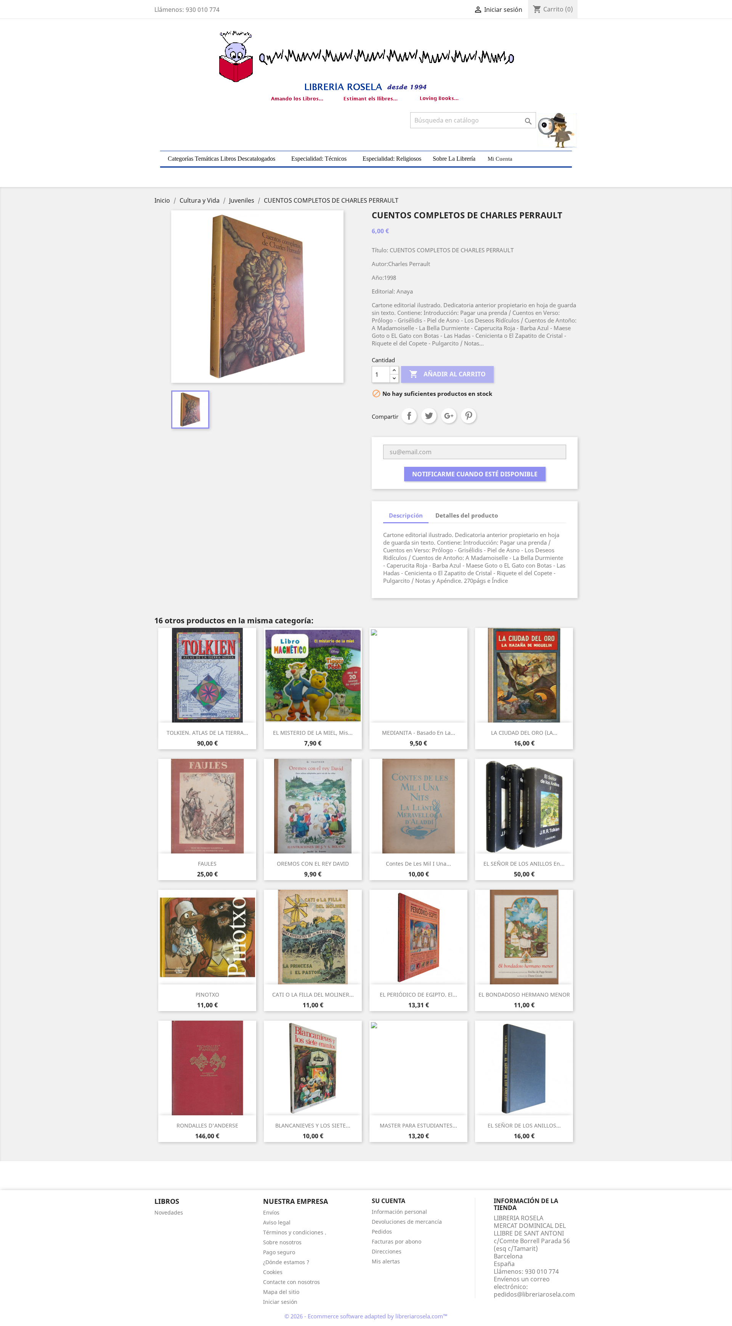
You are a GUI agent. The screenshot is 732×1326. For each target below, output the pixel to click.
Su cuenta (388, 1201)
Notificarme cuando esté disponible (475, 474)
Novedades (168, 1212)
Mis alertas (386, 1261)
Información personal (399, 1211)
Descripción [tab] (406, 515)
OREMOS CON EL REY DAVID (313, 863)
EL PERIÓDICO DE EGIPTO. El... (418, 994)
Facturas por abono (396, 1241)
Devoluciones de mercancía (407, 1221)
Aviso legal (277, 1222)
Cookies (273, 1272)
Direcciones (386, 1251)
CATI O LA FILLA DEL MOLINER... (313, 994)
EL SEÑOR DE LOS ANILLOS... (524, 1125)
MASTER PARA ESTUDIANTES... (418, 1125)
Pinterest (468, 415)
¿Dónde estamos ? (286, 1262)
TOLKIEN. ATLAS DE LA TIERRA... (207, 732)
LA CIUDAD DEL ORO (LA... (524, 732)
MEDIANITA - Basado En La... (418, 732)
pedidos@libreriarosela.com (534, 1294)
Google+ (448, 415)
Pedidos (382, 1231)
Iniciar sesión (280, 1301)
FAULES (207, 863)
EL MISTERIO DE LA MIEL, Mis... (313, 732)
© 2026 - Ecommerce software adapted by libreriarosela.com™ (366, 1316)
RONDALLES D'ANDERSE (207, 1125)
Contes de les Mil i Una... (418, 863)
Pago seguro (279, 1252)
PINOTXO (207, 994)
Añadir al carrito (447, 374)
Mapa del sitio (281, 1291)
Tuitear (429, 415)
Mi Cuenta (500, 159)
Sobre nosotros (282, 1242)
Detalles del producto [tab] (466, 515)
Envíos (271, 1212)
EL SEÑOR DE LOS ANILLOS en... (524, 863)
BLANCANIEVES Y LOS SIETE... (312, 1125)
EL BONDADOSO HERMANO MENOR (524, 994)
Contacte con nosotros (291, 1282)
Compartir (409, 415)
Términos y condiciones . (294, 1232)
